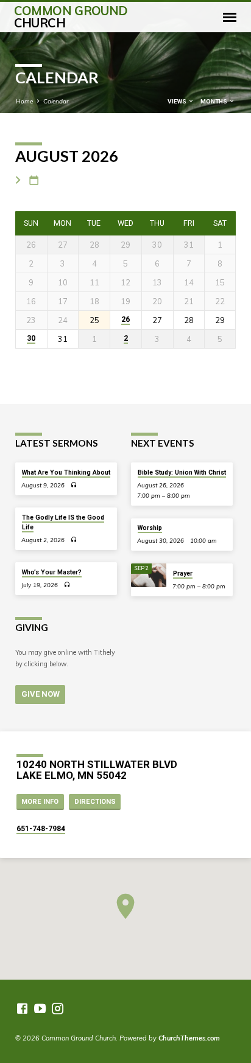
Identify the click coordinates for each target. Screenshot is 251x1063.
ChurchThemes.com (189, 1038)
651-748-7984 (40, 828)
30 (31, 338)
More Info (39, 802)
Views (178, 101)
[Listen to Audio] (74, 485)
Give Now (40, 694)
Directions (95, 802)
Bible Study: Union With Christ (182, 472)
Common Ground (71, 16)
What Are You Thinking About (66, 472)
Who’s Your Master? (52, 572)
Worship (150, 528)
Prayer (183, 573)
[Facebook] (22, 1008)
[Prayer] (148, 575)
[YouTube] (40, 1008)
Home (24, 101)
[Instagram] (58, 1008)
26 (125, 319)
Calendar (56, 101)
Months (214, 101)
